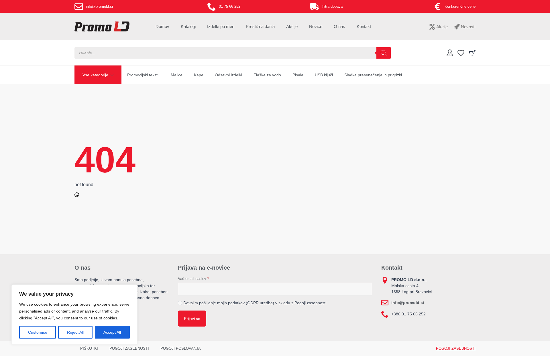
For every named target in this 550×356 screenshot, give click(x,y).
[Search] (383, 53)
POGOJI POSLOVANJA (180, 348)
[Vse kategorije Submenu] (113, 74)
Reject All (75, 332)
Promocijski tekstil (143, 75)
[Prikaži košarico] (472, 53)
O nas (339, 26)
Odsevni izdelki (228, 75)
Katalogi (188, 26)
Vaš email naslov (193, 279)
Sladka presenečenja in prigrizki (373, 75)
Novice (315, 26)
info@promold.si (407, 302)
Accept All (112, 332)
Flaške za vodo (267, 75)
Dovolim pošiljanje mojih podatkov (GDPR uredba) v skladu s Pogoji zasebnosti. (255, 303)
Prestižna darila (260, 26)
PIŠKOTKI (89, 348)
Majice (176, 75)
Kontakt (364, 26)
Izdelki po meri (220, 26)
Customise (37, 332)
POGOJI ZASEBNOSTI (129, 348)
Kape (198, 75)
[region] (74, 315)
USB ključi (324, 75)
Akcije (292, 26)
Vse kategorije (95, 75)
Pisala (297, 75)
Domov (162, 26)
